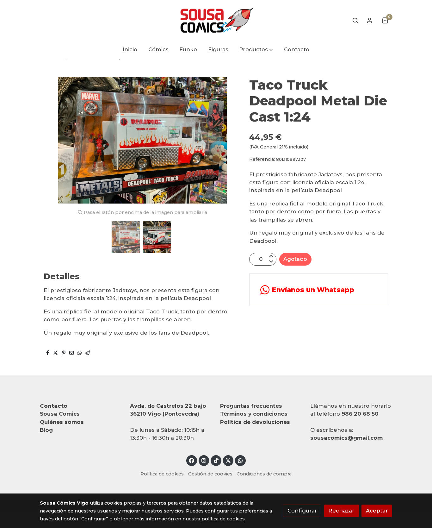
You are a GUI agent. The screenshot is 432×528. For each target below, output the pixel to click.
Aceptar (377, 510)
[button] (256, 50)
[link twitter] (228, 460)
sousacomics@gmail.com (346, 438)
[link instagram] (204, 460)
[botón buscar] (355, 20)
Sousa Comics (60, 414)
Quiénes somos (62, 422)
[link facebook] (191, 460)
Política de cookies (162, 474)
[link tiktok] (216, 460)
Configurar (302, 510)
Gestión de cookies (210, 474)
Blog (46, 430)
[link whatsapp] (240, 460)
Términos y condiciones (253, 414)
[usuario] (369, 20)
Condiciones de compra (264, 474)
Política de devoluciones (255, 422)
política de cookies (223, 519)
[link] (216, 20)
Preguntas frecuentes (251, 406)
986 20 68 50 (360, 414)
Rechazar (341, 510)
